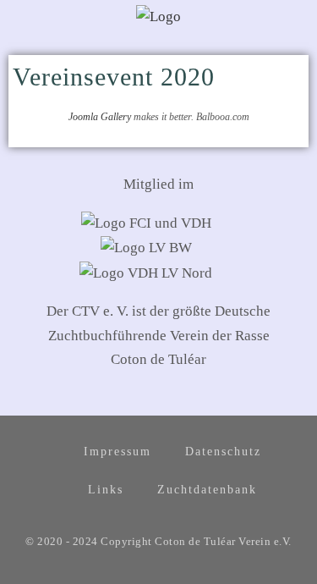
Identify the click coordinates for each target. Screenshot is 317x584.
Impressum (117, 451)
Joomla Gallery (99, 117)
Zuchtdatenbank (207, 489)
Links (105, 489)
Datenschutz (223, 451)
